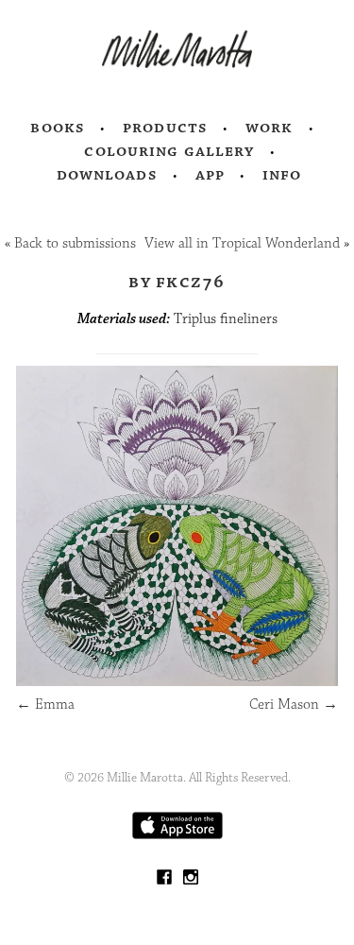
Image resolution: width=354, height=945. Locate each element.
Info (282, 174)
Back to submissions (75, 243)
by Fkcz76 (176, 281)
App (210, 174)
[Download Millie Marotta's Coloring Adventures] (177, 835)
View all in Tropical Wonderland (242, 243)
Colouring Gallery (169, 151)
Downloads (107, 174)
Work (269, 127)
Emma (45, 704)
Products (165, 127)
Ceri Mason (293, 704)
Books (57, 127)
